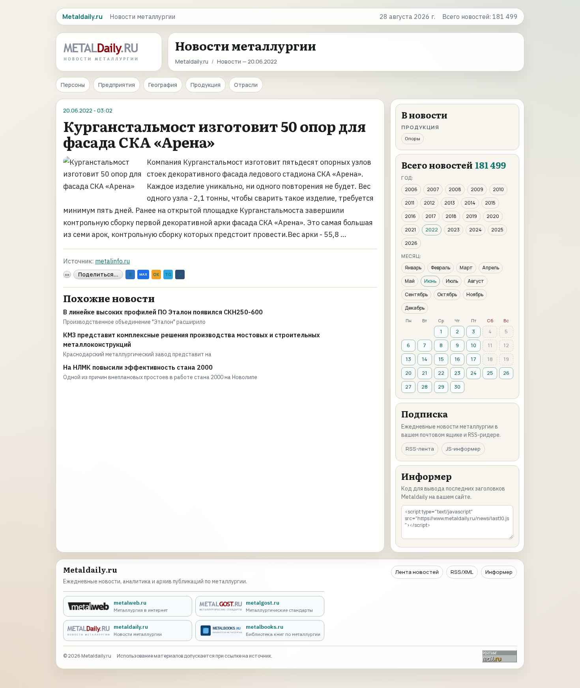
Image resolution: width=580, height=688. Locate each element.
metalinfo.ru (112, 261)
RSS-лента (420, 448)
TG (168, 274)
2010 (498, 189)
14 (424, 359)
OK (156, 274)
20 (408, 372)
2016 (410, 216)
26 (506, 372)
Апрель (490, 267)
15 (441, 359)
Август (476, 281)
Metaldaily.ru (191, 61)
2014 (469, 202)
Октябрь (447, 294)
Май (410, 281)
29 (441, 386)
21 (424, 372)
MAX (143, 274)
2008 (455, 189)
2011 (409, 202)
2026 (411, 243)
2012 (429, 202)
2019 (471, 216)
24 (473, 372)
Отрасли (246, 84)
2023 (453, 229)
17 (473, 359)
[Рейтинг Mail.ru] (499, 656)
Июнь (430, 281)
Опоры (412, 138)
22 (441, 372)
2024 (475, 229)
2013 (449, 202)
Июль (452, 281)
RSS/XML (462, 571)
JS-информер (463, 448)
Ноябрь (474, 294)
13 (408, 359)
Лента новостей (417, 571)
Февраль (440, 267)
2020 (492, 216)
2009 (477, 189)
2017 (430, 216)
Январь (413, 267)
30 (457, 386)
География (162, 84)
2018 (451, 216)
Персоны (73, 84)
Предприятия (116, 84)
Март (466, 267)
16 (457, 359)
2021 (410, 229)
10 (473, 345)
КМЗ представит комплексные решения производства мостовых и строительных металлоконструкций (191, 339)
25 (490, 372)
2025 (497, 229)
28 (424, 386)
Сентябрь (416, 294)
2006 (411, 189)
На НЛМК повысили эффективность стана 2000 (138, 367)
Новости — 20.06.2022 (247, 61)
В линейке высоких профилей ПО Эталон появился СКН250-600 (163, 312)
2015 (490, 202)
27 (408, 386)
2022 (431, 229)
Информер (499, 571)
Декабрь (415, 308)
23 (457, 372)
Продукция (206, 84)
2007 (433, 189)
